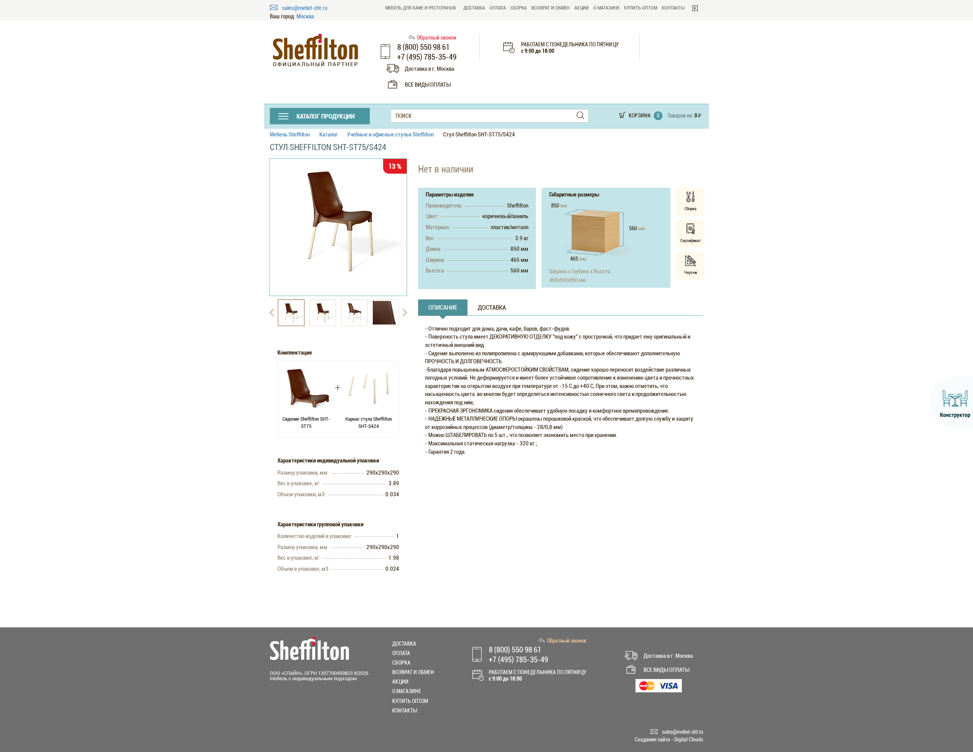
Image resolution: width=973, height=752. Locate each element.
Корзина (640, 115)
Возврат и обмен (550, 8)
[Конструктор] (951, 402)
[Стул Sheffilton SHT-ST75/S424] (338, 221)
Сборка (518, 8)
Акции (581, 8)
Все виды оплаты (427, 84)
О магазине (606, 8)
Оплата (498, 8)
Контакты (673, 8)
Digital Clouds (688, 739)
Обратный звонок (436, 38)
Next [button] (405, 313)
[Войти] (695, 8)
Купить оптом (640, 8)
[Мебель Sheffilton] (315, 50)
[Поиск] (580, 115)
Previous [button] (272, 313)
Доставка (474, 8)
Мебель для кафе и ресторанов (420, 8)
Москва (305, 16)
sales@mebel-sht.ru (304, 8)
